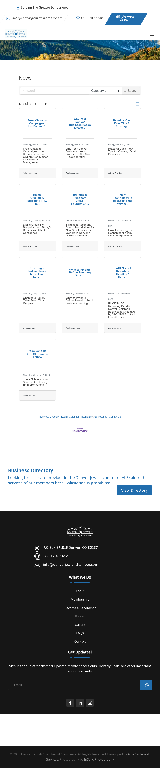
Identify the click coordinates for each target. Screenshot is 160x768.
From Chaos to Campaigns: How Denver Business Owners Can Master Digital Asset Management (35, 155)
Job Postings (100, 416)
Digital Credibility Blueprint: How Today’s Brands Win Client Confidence (37, 228)
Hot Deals (86, 416)
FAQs (80, 633)
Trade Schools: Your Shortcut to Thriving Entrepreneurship (35, 382)
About (80, 591)
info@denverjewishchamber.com (37, 18)
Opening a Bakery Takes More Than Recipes (34, 300)
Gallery (80, 625)
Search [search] (133, 90)
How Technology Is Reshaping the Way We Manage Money (120, 233)
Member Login (128, 18)
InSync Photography (99, 759)
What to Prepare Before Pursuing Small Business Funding (79, 300)
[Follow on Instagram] (90, 703)
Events (80, 616)
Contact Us (115, 416)
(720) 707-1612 (92, 18)
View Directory (134, 490)
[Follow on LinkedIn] (80, 703)
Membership (80, 599)
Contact (80, 641)
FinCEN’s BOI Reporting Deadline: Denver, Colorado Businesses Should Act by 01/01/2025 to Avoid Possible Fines (122, 310)
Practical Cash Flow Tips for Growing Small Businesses (122, 151)
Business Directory (49, 416)
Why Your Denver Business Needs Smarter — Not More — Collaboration (79, 152)
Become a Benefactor (80, 608)
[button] (136, 104)
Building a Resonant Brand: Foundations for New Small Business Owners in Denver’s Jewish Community (80, 230)
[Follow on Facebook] (70, 703)
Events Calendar (70, 416)
